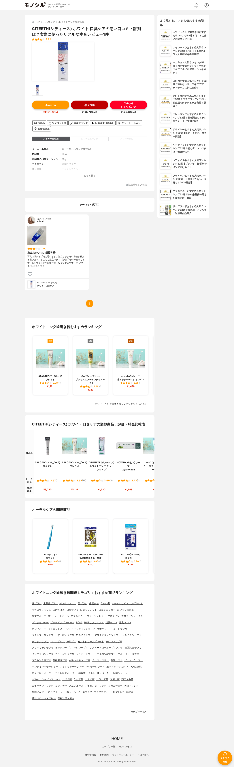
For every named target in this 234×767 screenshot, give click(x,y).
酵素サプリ (103, 628)
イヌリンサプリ (119, 628)
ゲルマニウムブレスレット (46, 679)
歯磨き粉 (94, 603)
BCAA (79, 622)
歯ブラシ (36, 603)
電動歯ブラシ (50, 603)
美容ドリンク (131, 685)
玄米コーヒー (115, 685)
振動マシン (125, 622)
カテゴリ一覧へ (139, 711)
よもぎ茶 (90, 679)
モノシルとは (125, 746)
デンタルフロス (67, 603)
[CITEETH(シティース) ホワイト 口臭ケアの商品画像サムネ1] (37, 90)
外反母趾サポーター (66, 673)
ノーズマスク (85, 692)
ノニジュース (76, 685)
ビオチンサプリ (63, 647)
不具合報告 (143, 754)
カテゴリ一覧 (108, 746)
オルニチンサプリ (131, 635)
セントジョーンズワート (91, 641)
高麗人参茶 (127, 679)
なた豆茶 (78, 679)
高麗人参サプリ (133, 647)
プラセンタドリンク (95, 685)
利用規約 (104, 754)
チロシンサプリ (114, 641)
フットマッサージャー (72, 666)
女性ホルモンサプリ (79, 660)
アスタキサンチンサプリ (108, 635)
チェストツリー (100, 660)
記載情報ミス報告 (137, 185)
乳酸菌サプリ (60, 660)
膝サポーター (104, 673)
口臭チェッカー (107, 609)
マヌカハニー (78, 616)
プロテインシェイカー (133, 616)
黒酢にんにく (39, 692)
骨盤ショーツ (120, 673)
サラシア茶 (102, 679)
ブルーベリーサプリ (128, 654)
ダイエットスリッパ (58, 628)
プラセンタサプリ (41, 660)
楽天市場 (89, 105)
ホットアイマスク (115, 666)
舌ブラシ (82, 603)
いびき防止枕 (134, 666)
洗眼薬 (129, 692)
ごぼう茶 (67, 679)
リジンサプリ (81, 647)
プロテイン (114, 616)
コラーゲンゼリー (96, 616)
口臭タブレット (88, 609)
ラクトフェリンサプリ (44, 635)
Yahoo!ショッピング (128, 105)
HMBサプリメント (94, 622)
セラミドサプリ (84, 654)
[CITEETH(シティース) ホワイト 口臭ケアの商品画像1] (63, 61)
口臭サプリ (72, 609)
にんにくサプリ (84, 635)
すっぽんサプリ (66, 635)
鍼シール (71, 692)
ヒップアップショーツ (83, 628)
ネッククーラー (56, 692)
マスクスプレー (102, 692)
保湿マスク (118, 692)
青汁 (50, 616)
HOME (117, 738)
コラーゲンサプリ (64, 654)
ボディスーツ (39, 628)
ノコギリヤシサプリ (42, 647)
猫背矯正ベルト (86, 673)
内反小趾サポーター (42, 673)
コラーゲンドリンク (42, 685)
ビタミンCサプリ (133, 660)
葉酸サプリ (116, 660)
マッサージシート (95, 666)
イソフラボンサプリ (42, 654)
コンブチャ (61, 685)
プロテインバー (40, 622)
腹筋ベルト (111, 622)
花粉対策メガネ (66, 698)
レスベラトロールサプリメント (106, 647)
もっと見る (90, 175)
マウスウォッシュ (41, 609)
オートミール (62, 616)
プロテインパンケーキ (62, 622)
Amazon (50, 105)
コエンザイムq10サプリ (63, 641)
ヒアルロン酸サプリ (105, 654)
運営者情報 (90, 754)
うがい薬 (105, 603)
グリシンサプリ (40, 641)
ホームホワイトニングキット (127, 603)
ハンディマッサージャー (45, 666)
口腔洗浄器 (59, 609)
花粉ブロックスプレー (44, 698)
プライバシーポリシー (123, 754)
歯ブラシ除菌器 (125, 609)
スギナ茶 (115, 679)
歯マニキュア (39, 616)
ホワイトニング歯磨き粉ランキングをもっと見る (121, 404)
